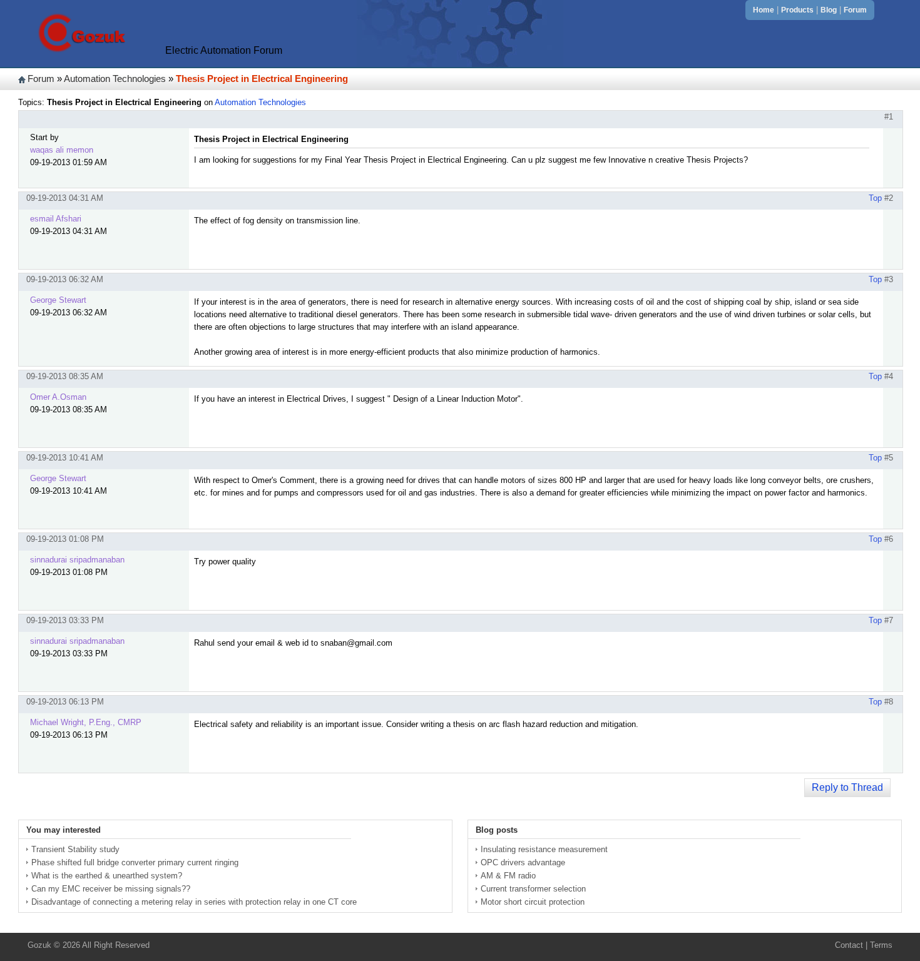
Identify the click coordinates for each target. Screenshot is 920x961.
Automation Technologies (115, 79)
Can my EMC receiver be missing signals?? (110, 888)
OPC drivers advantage (523, 862)
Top (875, 198)
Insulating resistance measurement (544, 849)
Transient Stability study (75, 849)
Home (763, 10)
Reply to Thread (847, 787)
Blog (828, 10)
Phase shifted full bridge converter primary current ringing (134, 862)
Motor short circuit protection (533, 902)
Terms (881, 945)
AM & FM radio (508, 875)
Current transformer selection (533, 888)
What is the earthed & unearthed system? (106, 875)
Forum (855, 10)
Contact (849, 945)
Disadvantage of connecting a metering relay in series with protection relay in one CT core (194, 902)
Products (797, 10)
